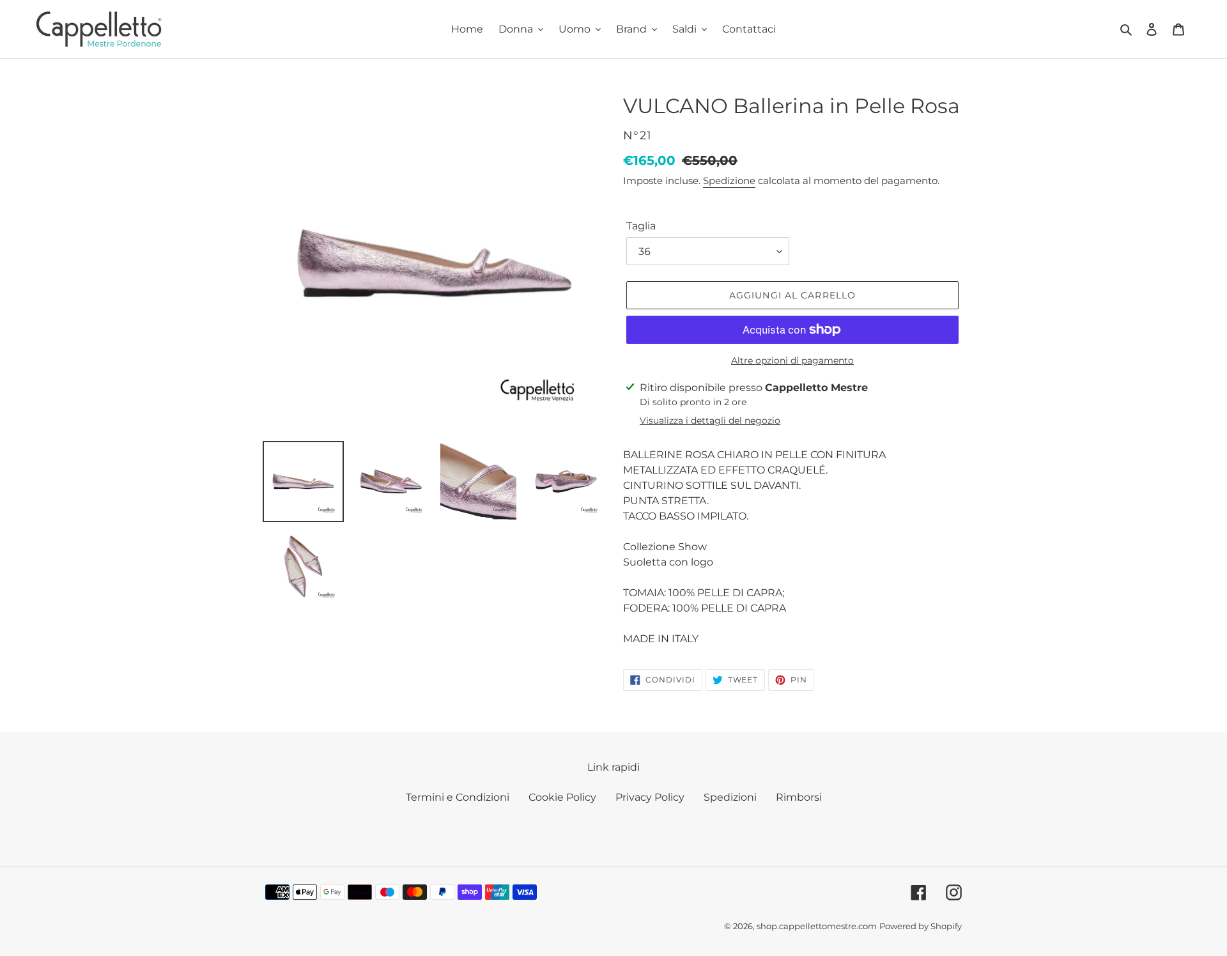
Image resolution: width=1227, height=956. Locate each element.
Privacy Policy (649, 797)
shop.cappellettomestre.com (817, 926)
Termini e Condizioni (457, 797)
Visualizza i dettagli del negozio (710, 420)
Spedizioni (730, 797)
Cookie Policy (562, 797)
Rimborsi (799, 797)
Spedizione (729, 180)
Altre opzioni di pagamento (792, 360)
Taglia (641, 226)
